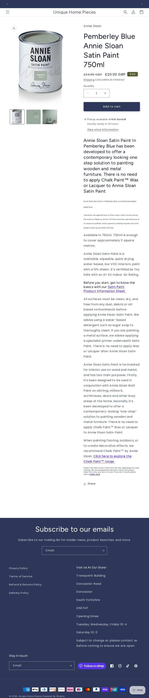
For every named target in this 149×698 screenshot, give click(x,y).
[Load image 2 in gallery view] (33, 117)
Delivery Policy (19, 593)
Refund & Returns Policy (25, 584)
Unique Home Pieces (30, 696)
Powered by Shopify (54, 696)
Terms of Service (21, 576)
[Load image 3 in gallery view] (50, 117)
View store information (102, 129)
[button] (8, 12)
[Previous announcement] (7, 4)
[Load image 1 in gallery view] (17, 117)
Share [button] (92, 483)
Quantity (89, 86)
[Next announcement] (142, 4)
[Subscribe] (103, 550)
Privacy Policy (18, 568)
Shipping (89, 79)
